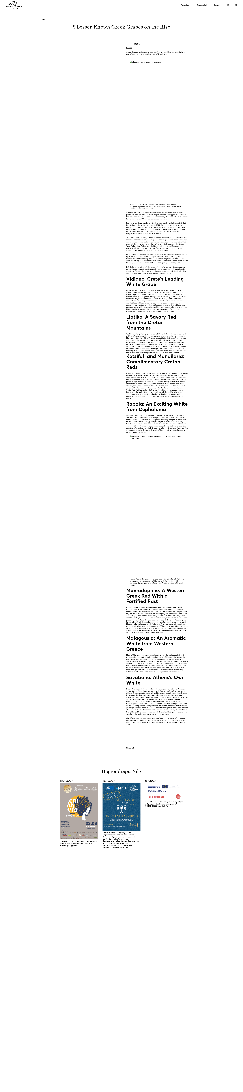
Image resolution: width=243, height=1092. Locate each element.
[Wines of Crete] (14, 5)
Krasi (156, 254)
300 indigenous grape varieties (153, 219)
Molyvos (129, 338)
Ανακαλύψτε (186, 5)
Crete (157, 290)
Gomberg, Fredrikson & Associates (158, 227)
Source (129, 48)
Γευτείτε (217, 5)
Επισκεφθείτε (202, 5)
